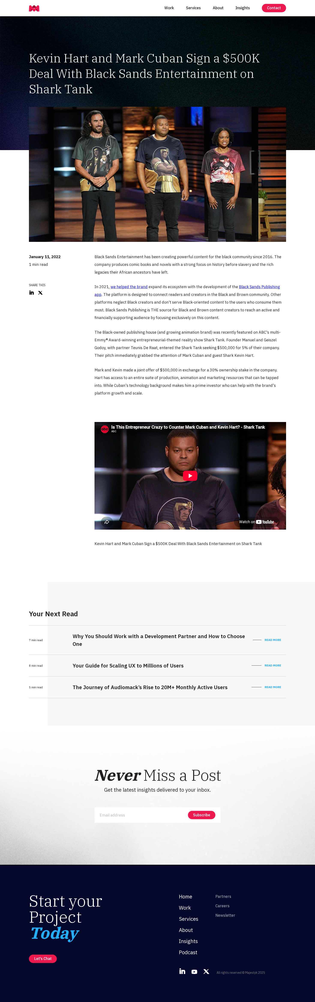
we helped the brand (129, 286)
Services (193, 7)
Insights (243, 7)
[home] (34, 8)
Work (169, 7)
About (218, 7)
